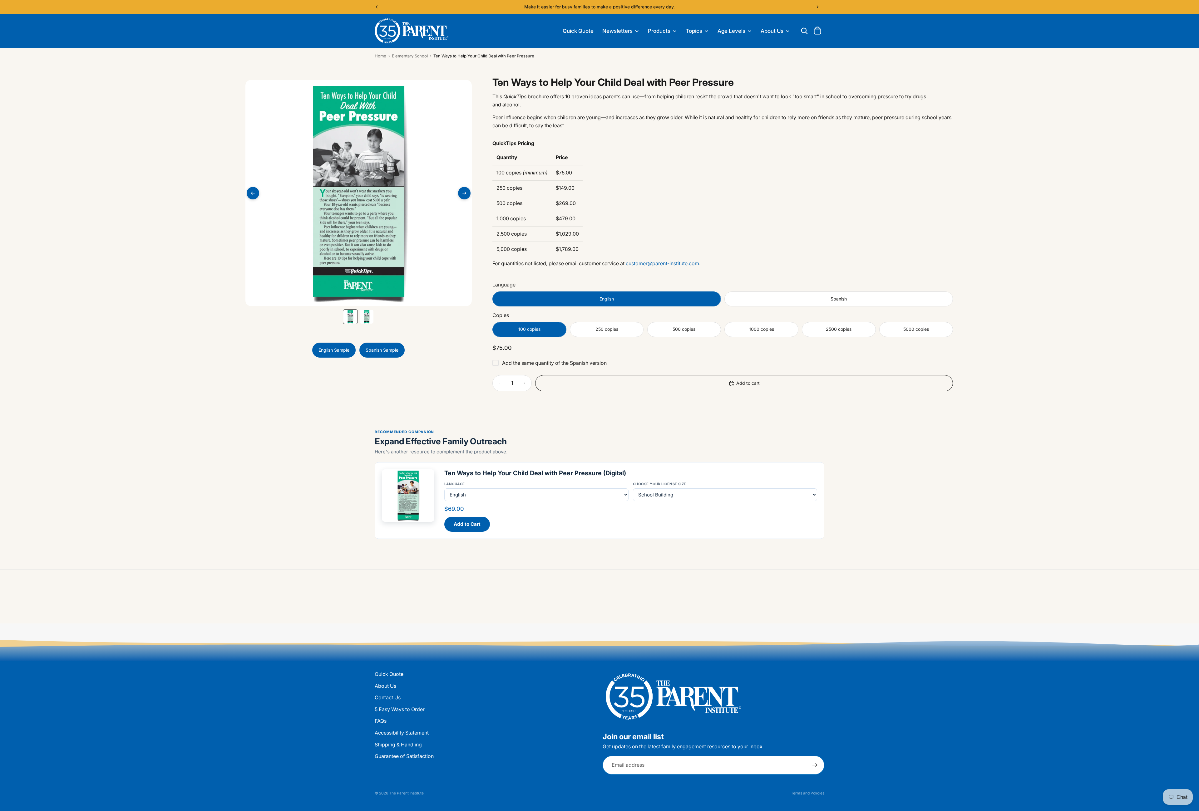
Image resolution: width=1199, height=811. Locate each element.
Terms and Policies (807, 793)
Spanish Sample (382, 350)
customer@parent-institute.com (662, 263)
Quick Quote (389, 674)
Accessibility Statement (402, 733)
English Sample (333, 350)
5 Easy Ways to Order (400, 709)
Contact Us (388, 697)
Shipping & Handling (398, 744)
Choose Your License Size (659, 484)
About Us (385, 686)
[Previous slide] (377, 7)
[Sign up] (815, 765)
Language (454, 484)
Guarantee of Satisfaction (404, 756)
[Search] (804, 31)
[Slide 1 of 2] (350, 317)
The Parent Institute (406, 793)
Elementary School (410, 55)
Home (380, 55)
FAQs (381, 721)
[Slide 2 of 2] (366, 317)
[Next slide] (817, 7)
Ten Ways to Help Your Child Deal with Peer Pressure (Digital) (535, 473)
